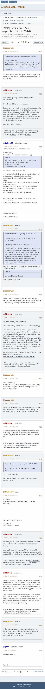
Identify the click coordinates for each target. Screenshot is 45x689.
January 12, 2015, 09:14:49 (10, 495)
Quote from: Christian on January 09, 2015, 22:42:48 (21, 56)
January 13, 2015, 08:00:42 (10, 576)
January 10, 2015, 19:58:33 (10, 294)
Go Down (5, 42)
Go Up (4, 672)
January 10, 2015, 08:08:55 (10, 51)
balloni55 (9, 143)
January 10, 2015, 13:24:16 (10, 146)
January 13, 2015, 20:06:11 (10, 650)
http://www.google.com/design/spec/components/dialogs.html (22, 339)
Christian (9, 225)
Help (14, 684)
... (19, 42)
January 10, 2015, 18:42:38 (10, 229)
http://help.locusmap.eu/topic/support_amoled (19, 356)
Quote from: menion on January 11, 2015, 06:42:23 (21, 464)
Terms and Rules (21, 684)
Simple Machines (27, 686)
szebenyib (9, 48)
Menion (8, 90)
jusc (7, 647)
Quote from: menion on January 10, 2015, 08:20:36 (21, 234)
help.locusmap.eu (34, 131)
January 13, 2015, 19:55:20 (10, 625)
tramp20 (9, 492)
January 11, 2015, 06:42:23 (10, 317)
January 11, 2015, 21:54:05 (10, 459)
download (13, 134)
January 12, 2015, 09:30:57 (10, 537)
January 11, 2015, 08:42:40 (10, 426)
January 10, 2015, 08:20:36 (10, 93)
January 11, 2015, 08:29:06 (10, 378)
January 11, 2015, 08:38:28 (10, 403)
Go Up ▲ (29, 684)
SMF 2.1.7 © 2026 (17, 686)
